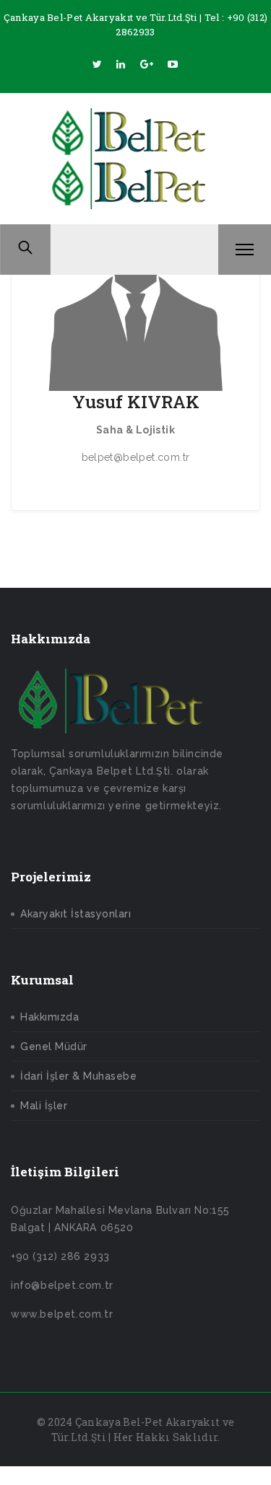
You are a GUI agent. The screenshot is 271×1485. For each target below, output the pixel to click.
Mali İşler (43, 1105)
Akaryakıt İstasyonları (75, 914)
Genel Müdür (53, 1046)
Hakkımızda (49, 1017)
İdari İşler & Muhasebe (78, 1076)
